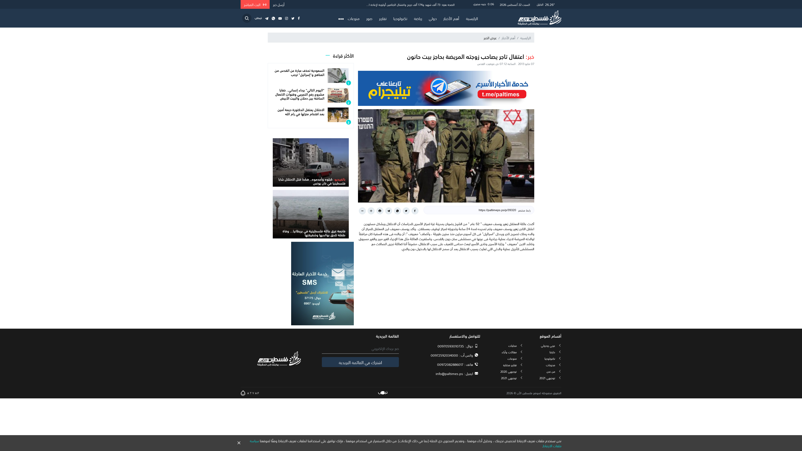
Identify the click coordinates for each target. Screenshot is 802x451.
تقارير (383, 18)
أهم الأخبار (451, 18)
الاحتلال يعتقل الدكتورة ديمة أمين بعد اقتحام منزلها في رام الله (301, 111)
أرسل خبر (278, 4)
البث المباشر (252, 4)
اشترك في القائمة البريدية (360, 362)
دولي (433, 18)
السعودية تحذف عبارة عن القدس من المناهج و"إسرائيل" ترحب (299, 72)
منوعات (354, 18)
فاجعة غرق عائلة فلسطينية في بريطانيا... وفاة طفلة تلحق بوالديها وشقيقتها (314, 232)
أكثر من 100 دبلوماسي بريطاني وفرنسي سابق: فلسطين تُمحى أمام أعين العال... (407, 4)
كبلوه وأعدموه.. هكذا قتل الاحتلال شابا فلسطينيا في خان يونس (311, 181)
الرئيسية (472, 18)
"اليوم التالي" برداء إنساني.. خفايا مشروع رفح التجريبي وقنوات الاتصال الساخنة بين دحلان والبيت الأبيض (299, 93)
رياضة (418, 18)
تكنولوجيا (400, 18)
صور (369, 18)
